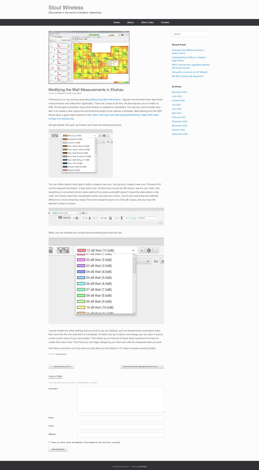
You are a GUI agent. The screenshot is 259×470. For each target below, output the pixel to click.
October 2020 (178, 129)
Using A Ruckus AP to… (61, 366)
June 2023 (177, 96)
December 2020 (179, 121)
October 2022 (178, 100)
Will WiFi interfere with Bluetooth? (188, 76)
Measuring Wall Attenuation (106, 99)
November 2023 (179, 91)
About (130, 22)
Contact (165, 22)
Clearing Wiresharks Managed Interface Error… (142, 366)
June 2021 (177, 108)
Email (51, 425)
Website (52, 434)
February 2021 (179, 117)
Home (117, 22)
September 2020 (180, 133)
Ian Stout (77, 93)
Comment (53, 388)
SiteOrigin (143, 466)
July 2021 (176, 104)
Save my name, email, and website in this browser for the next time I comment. (86, 442)
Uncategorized (61, 354)
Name (51, 417)
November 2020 (179, 125)
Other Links (147, 22)
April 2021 (177, 112)
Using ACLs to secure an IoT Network (189, 71)
